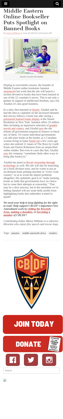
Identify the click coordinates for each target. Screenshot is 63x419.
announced (10, 91)
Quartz (35, 109)
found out (34, 140)
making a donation (21, 212)
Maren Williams (13, 33)
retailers (53, 233)
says (41, 128)
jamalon (15, 233)
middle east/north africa (34, 233)
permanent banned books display (22, 119)
